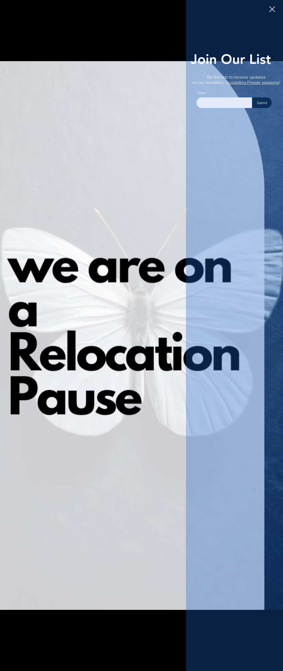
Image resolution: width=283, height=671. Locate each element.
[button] (272, 9)
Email (201, 93)
